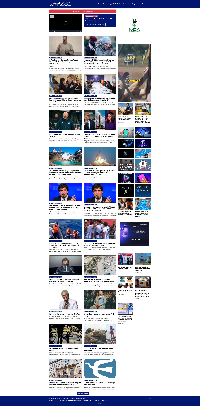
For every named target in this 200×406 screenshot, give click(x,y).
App (111, 4)
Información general (56, 57)
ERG (101, 403)
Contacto (145, 4)
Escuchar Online (91, 24)
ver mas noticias (83, 393)
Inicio (100, 4)
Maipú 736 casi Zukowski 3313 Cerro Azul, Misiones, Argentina (68, 400)
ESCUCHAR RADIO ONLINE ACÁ (83, 11)
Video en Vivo (127, 4)
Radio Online (117, 4)
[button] (150, 3)
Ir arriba (148, 398)
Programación (136, 4)
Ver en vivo (101, 24)
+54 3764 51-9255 (94, 400)
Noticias (105, 4)
